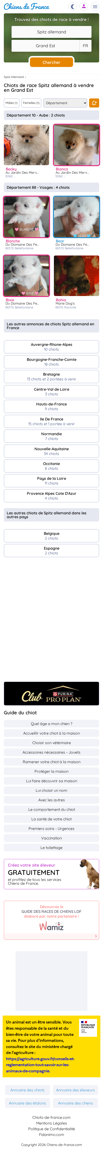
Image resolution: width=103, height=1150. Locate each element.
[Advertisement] (51, 622)
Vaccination (51, 838)
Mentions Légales (51, 1123)
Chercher (51, 62)
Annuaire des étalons (27, 1103)
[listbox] (86, 46)
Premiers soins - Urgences (51, 828)
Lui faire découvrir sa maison (51, 780)
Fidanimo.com (51, 1134)
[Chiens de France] (27, 6)
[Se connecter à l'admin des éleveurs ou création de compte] (84, 6)
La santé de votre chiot (51, 819)
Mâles (11, 103)
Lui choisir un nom (51, 790)
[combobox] (51, 32)
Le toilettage (51, 847)
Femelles (31, 103)
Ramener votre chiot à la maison (51, 761)
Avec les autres (51, 799)
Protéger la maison (51, 771)
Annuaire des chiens (75, 1103)
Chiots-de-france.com (51, 1117)
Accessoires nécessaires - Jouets (51, 752)
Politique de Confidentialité (51, 1128)
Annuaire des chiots (27, 1090)
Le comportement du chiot (51, 809)
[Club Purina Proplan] (51, 693)
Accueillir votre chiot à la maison (51, 733)
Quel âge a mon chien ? (51, 723)
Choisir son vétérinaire (51, 742)
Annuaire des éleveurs (75, 1090)
